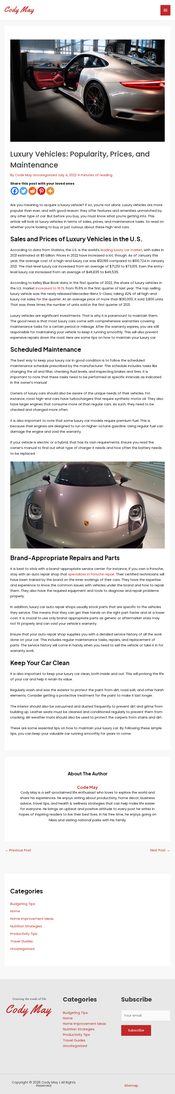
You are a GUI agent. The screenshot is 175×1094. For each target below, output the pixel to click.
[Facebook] (15, 191)
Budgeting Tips (22, 904)
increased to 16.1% (51, 288)
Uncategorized (45, 175)
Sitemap (131, 1085)
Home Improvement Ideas (32, 918)
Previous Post (18, 850)
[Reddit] (32, 191)
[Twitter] (24, 191)
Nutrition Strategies (26, 926)
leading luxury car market (121, 250)
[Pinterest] (41, 191)
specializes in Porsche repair (91, 574)
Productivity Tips (23, 933)
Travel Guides (21, 941)
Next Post (160, 850)
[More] (50, 191)
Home (15, 911)
